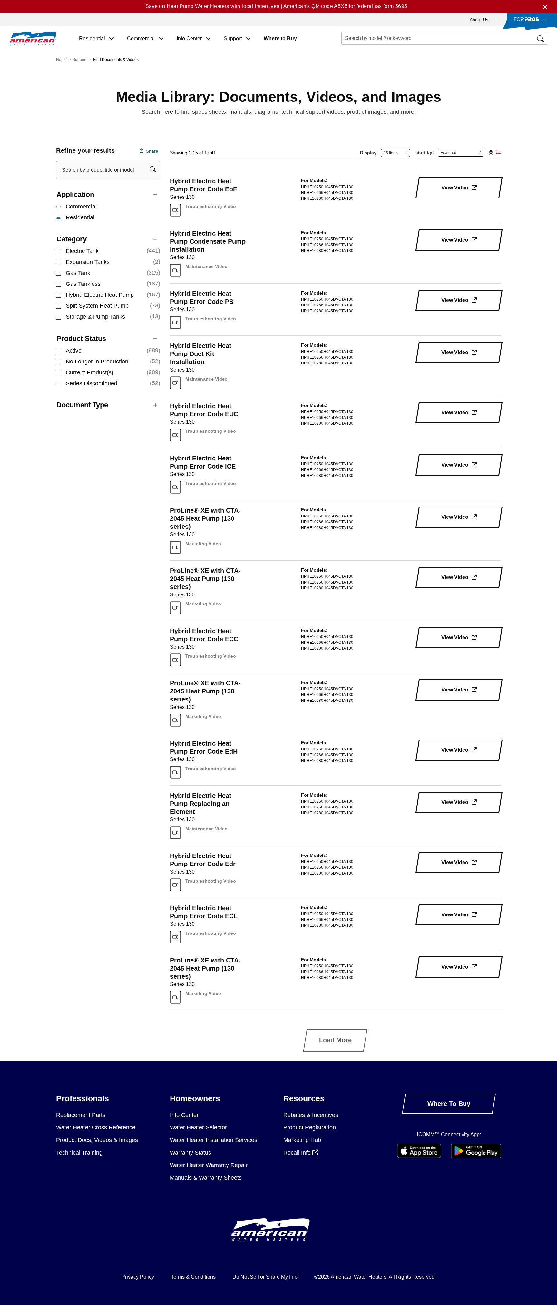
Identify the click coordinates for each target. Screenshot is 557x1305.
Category (71, 239)
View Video (455, 187)
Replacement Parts (80, 1115)
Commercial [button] (141, 38)
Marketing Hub (302, 1140)
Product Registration (309, 1127)
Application (75, 194)
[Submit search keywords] (343, 50)
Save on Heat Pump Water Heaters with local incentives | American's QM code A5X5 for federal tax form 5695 (276, 6)
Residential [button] (92, 38)
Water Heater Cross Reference (95, 1127)
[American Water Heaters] (33, 38)
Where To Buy (448, 1103)
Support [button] (233, 38)
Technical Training (79, 1152)
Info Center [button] (190, 38)
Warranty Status (190, 1152)
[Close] (545, 6)
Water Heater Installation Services (213, 1140)
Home (61, 59)
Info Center (184, 1115)
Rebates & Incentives (310, 1115)
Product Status (81, 338)
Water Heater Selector (198, 1127)
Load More (335, 1040)
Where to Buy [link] (280, 38)
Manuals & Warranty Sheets (206, 1177)
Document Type (82, 405)
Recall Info (297, 1152)
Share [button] (151, 151)
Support (79, 59)
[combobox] (444, 38)
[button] (483, 19)
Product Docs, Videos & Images (97, 1140)
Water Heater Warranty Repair (209, 1165)
